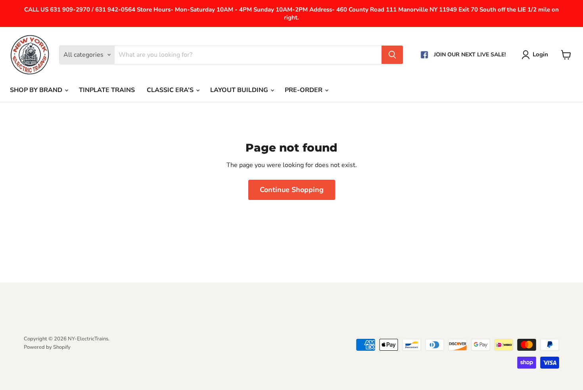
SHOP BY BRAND (37, 90)
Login (540, 54)
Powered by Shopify (47, 347)
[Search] (392, 55)
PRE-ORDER (304, 90)
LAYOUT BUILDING (240, 90)
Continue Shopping (292, 189)
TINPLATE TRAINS (107, 90)
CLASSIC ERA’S (171, 90)
